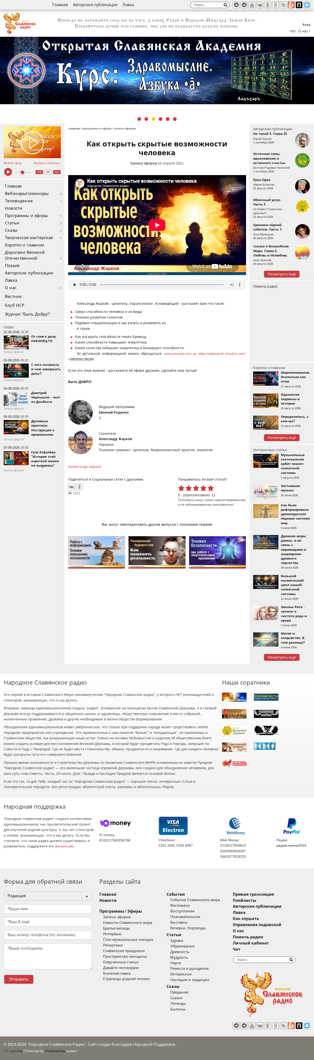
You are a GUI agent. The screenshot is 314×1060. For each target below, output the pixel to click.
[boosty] (291, 4)
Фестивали (180, 905)
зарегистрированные (230, 499)
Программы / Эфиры (120, 911)
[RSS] (283, 4)
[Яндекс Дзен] (275, 4)
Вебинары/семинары (27, 193)
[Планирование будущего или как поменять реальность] (157, 552)
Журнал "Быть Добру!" (27, 314)
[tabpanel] (157, 70)
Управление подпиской (257, 925)
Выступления (182, 911)
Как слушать (246, 919)
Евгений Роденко (114, 412)
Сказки (176, 998)
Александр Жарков (115, 439)
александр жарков (85, 467)
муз (57, 172)
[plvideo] (299, 4)
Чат (293, 31)
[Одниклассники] (267, 4)
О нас (10, 287)
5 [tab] (168, 119)
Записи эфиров (143, 163)
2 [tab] (146, 119)
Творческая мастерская (29, 237)
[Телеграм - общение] (244, 4)
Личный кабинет (251, 943)
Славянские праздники (124, 951)
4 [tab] (160, 119)
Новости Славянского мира (127, 923)
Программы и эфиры (26, 215)
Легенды (178, 1004)
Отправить (18, 979)
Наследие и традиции (189, 980)
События (176, 894)
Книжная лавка (117, 973)
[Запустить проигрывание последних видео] (32, 142)
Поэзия (12, 265)
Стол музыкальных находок (128, 940)
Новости (13, 208)
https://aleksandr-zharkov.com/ (222, 354)
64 (48, 172)
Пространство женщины (125, 956)
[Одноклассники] (79, 487)
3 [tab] (153, 119)
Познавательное (185, 917)
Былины (177, 1009)
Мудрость (179, 957)
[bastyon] (306, 4)
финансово (64, 846)
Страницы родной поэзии (126, 979)
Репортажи (113, 945)
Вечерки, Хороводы (188, 928)
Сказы (11, 230)
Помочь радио (265, 286)
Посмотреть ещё (282, 274)
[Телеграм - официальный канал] (236, 4)
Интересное (181, 974)
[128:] (157, 70)
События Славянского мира (195, 900)
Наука (175, 963)
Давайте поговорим (121, 968)
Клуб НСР (14, 305)
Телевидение (19, 201)
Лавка (128, 5)
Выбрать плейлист (47, 163)
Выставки (179, 922)
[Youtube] (252, 4)
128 (39, 172)
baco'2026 (16, 1051)
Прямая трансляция (253, 894)
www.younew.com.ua (180, 354)
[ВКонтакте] (71, 487)
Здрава (176, 941)
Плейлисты (244, 900)
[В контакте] (259, 4)
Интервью (112, 934)
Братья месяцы (116, 928)
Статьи (12, 223)
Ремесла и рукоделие (189, 969)
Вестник (13, 296)
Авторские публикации (95, 5)
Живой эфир (13, 163)
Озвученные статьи (121, 962)
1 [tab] (139, 119)
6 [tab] (175, 119)
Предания (179, 992)
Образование (182, 946)
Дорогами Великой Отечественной (25, 255)
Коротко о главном (24, 245)
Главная (60, 5)
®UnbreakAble (55, 1051)
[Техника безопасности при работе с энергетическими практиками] (217, 552)
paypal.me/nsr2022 (291, 845)
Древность (179, 952)
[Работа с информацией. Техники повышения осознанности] (96, 552)
